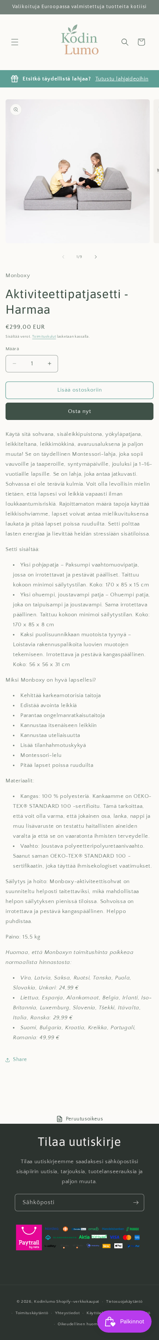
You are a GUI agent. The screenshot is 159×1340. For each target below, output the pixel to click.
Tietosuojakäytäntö (124, 1301)
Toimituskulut (44, 337)
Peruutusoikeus (84, 1119)
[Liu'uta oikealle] (96, 257)
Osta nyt (79, 411)
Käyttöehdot (99, 1313)
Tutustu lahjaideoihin (122, 79)
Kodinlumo (44, 1301)
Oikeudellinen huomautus (83, 1324)
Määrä (12, 348)
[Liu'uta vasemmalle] (63, 257)
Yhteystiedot (67, 1313)
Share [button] (20, 1059)
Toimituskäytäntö (32, 1313)
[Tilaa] (136, 1202)
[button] (15, 42)
